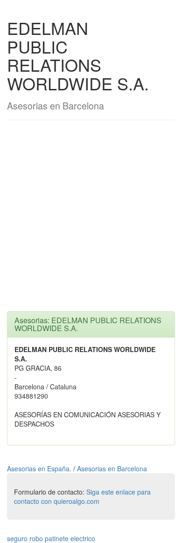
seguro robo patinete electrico (51, 538)
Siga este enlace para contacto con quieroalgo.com (82, 496)
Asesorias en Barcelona (112, 468)
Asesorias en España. (40, 468)
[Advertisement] (91, 220)
